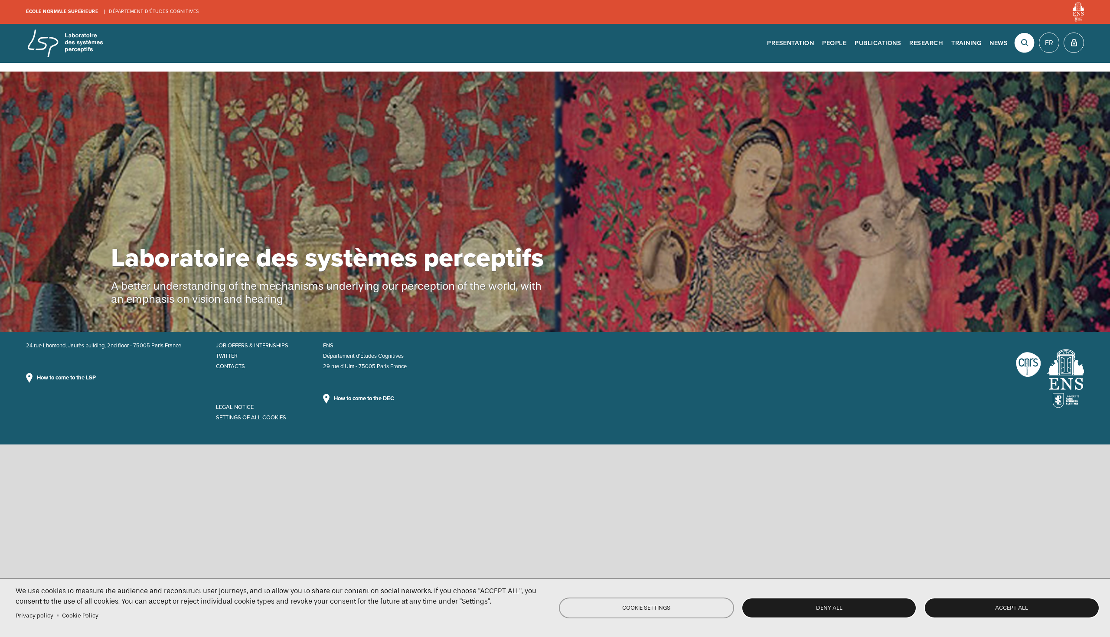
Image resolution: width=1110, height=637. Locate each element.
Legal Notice (235, 407)
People (834, 43)
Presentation (790, 43)
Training (966, 43)
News (998, 43)
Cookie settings (646, 607)
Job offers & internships (252, 345)
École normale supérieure (62, 11)
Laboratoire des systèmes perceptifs (65, 43)
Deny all (829, 607)
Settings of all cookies (251, 417)
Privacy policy (34, 615)
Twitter (227, 356)
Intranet (1074, 43)
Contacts (230, 366)
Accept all (1011, 607)
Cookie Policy (80, 615)
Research (926, 43)
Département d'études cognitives (154, 11)
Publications (878, 43)
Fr (1049, 43)
